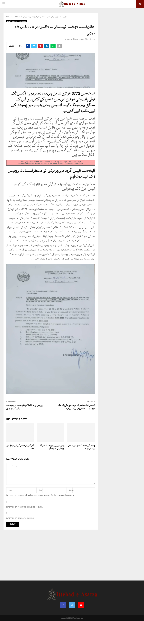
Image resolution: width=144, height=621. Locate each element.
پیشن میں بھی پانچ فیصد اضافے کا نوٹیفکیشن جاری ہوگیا (52, 447)
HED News (14, 21)
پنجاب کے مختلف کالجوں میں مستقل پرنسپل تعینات (81, 447)
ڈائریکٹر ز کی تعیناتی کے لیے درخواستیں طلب (20, 447)
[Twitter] (72, 605)
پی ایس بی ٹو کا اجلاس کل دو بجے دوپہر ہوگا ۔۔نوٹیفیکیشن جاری (24, 407)
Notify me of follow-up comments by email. (24, 507)
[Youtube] (81, 605)
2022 (8, 21)
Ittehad (69, 39)
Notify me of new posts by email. (20, 518)
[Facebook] (63, 605)
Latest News (22, 21)
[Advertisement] (72, 555)
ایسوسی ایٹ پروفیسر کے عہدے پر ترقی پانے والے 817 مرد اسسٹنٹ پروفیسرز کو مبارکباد (76, 407)
